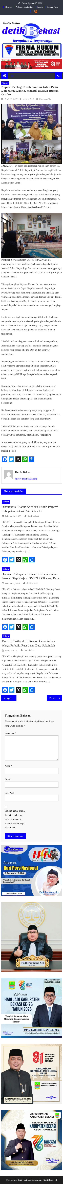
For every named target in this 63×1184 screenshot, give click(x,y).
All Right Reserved (48, 1180)
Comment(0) (45, 99)
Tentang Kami (52, 7)
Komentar (10, 733)
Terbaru (5, 83)
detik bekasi (28, 99)
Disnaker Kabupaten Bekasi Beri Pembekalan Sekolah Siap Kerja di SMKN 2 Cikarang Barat (31, 576)
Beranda (8, 7)
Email (8, 779)
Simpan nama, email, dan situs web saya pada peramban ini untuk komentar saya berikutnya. (15, 819)
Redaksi (40, 7)
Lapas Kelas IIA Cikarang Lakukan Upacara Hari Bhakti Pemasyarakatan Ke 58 (11, 698)
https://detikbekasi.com (26, 479)
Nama (8, 766)
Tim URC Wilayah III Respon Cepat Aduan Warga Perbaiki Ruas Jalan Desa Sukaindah (28, 643)
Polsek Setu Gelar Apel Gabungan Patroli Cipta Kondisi (55, 698)
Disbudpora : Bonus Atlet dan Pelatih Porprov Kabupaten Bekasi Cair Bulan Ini (30, 509)
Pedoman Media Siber (24, 7)
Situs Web (9, 793)
